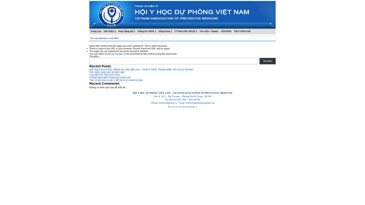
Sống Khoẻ (164, 31)
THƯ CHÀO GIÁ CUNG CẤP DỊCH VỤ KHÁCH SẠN (116, 80)
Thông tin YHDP (145, 31)
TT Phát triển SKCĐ (184, 31)
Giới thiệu (109, 31)
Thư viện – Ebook (208, 31)
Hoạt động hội (125, 31)
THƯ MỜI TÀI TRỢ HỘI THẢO (104, 75)
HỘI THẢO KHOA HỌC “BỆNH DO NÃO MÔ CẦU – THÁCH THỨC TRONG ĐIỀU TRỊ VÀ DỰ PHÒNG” (141, 69)
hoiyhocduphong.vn (188, 107)
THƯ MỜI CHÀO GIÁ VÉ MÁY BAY (107, 72)
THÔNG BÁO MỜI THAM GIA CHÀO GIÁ (110, 77)
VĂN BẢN (226, 31)
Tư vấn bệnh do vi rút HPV (104, 38)
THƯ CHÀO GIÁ (242, 31)
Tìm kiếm (94, 56)
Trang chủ (95, 31)
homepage (117, 54)
